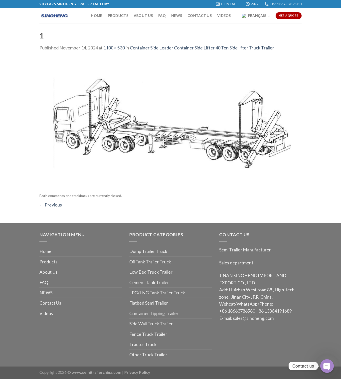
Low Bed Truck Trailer (150, 272)
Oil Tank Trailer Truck (150, 261)
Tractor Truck (143, 344)
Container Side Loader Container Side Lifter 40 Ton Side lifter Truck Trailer (202, 47)
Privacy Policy (137, 372)
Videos (224, 15)
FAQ (162, 15)
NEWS (176, 15)
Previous (50, 204)
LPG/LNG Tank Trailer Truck (157, 292)
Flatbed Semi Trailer (148, 303)
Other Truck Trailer (148, 354)
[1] (170, 120)
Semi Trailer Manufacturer (245, 249)
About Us (143, 15)
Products (118, 15)
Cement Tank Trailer (149, 282)
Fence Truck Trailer (148, 334)
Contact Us (199, 15)
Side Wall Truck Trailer (151, 323)
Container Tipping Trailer (153, 313)
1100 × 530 (114, 47)
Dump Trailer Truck (148, 251)
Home (96, 15)
